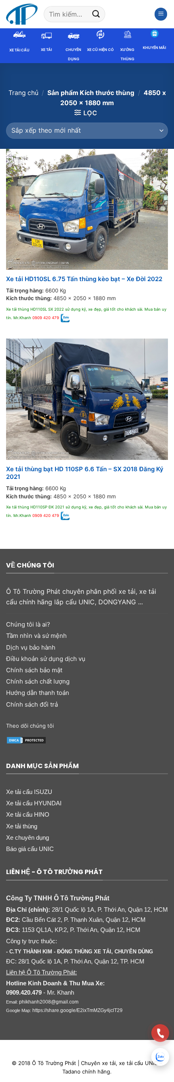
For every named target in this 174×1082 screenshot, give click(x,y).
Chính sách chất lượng (38, 681)
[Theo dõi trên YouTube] (132, 725)
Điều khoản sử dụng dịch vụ (45, 659)
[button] (161, 14)
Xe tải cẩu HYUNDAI (34, 803)
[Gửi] (96, 14)
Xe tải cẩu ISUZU (29, 791)
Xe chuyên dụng (27, 837)
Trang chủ (23, 93)
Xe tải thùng (21, 826)
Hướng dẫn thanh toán (37, 693)
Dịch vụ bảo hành (30, 647)
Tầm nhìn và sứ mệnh (36, 635)
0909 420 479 (45, 317)
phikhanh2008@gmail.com (49, 1002)
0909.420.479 (24, 992)
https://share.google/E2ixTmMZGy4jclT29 (77, 1010)
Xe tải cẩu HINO (27, 814)
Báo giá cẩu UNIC (30, 848)
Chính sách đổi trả (32, 704)
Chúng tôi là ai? (28, 624)
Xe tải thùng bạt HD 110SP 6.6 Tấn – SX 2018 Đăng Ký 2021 (84, 473)
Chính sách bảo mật (34, 670)
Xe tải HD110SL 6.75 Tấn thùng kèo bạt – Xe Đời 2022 (84, 279)
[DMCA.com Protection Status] (26, 740)
